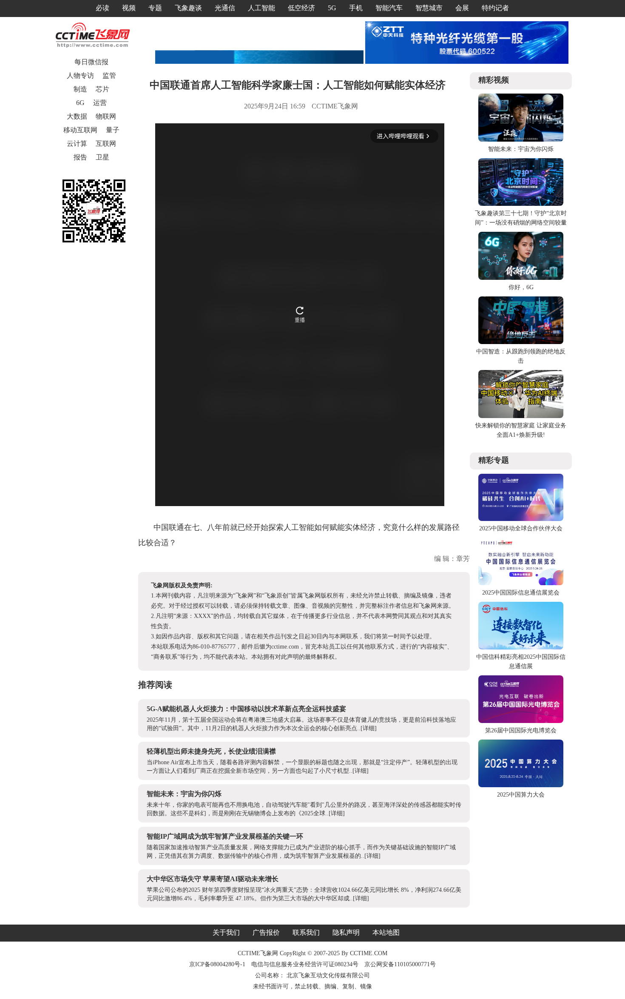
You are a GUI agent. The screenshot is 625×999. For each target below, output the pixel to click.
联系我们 (306, 932)
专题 (155, 7)
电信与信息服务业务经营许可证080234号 (305, 964)
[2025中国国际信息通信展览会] (520, 583)
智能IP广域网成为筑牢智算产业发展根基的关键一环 (225, 836)
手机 (356, 7)
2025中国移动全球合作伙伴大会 (520, 528)
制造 (80, 89)
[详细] (369, 728)
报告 (80, 157)
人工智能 (261, 7)
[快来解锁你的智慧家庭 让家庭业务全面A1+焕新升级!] (520, 416)
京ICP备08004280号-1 (217, 964)
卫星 (102, 157)
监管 (109, 75)
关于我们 (226, 932)
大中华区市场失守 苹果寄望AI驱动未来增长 (212, 878)
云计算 (77, 143)
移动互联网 (80, 130)
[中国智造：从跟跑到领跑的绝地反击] (520, 342)
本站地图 (386, 932)
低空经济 (301, 7)
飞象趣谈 (188, 7)
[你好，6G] (520, 278)
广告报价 (266, 932)
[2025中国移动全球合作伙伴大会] (520, 519)
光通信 (225, 7)
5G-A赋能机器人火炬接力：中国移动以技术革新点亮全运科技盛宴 (246, 708)
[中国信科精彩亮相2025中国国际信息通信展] (520, 647)
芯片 (102, 89)
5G (332, 7)
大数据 (77, 116)
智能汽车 (389, 7)
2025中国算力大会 (521, 794)
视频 (129, 7)
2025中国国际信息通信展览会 (521, 592)
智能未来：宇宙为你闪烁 (184, 793)
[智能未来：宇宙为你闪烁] (520, 140)
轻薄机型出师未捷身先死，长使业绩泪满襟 (211, 751)
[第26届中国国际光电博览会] (520, 721)
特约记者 (495, 7)
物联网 (106, 116)
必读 (102, 7)
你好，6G (521, 287)
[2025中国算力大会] (520, 785)
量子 (112, 130)
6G (80, 102)
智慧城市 (429, 7)
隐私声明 (346, 932)
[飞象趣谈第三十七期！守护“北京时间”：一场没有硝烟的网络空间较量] (520, 204)
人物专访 (80, 75)
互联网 (106, 143)
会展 (462, 7)
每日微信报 (91, 61)
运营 (100, 102)
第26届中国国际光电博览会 (521, 730)
